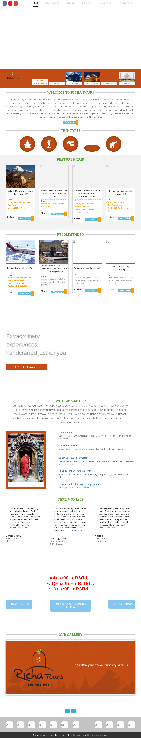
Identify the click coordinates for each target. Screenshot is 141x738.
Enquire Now (122, 604)
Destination (51, 3)
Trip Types (86, 3)
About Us (105, 3)
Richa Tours (45, 735)
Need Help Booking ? (26, 367)
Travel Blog (19, 604)
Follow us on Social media (70, 606)
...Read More (22, 528)
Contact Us (125, 3)
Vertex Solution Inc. (100, 735)
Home (35, 3)
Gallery (69, 3)
